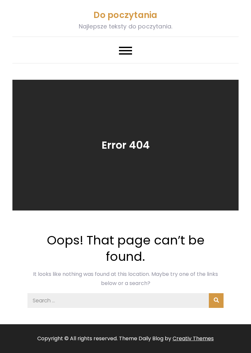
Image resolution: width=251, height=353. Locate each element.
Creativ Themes (193, 338)
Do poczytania (125, 15)
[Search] (216, 300)
